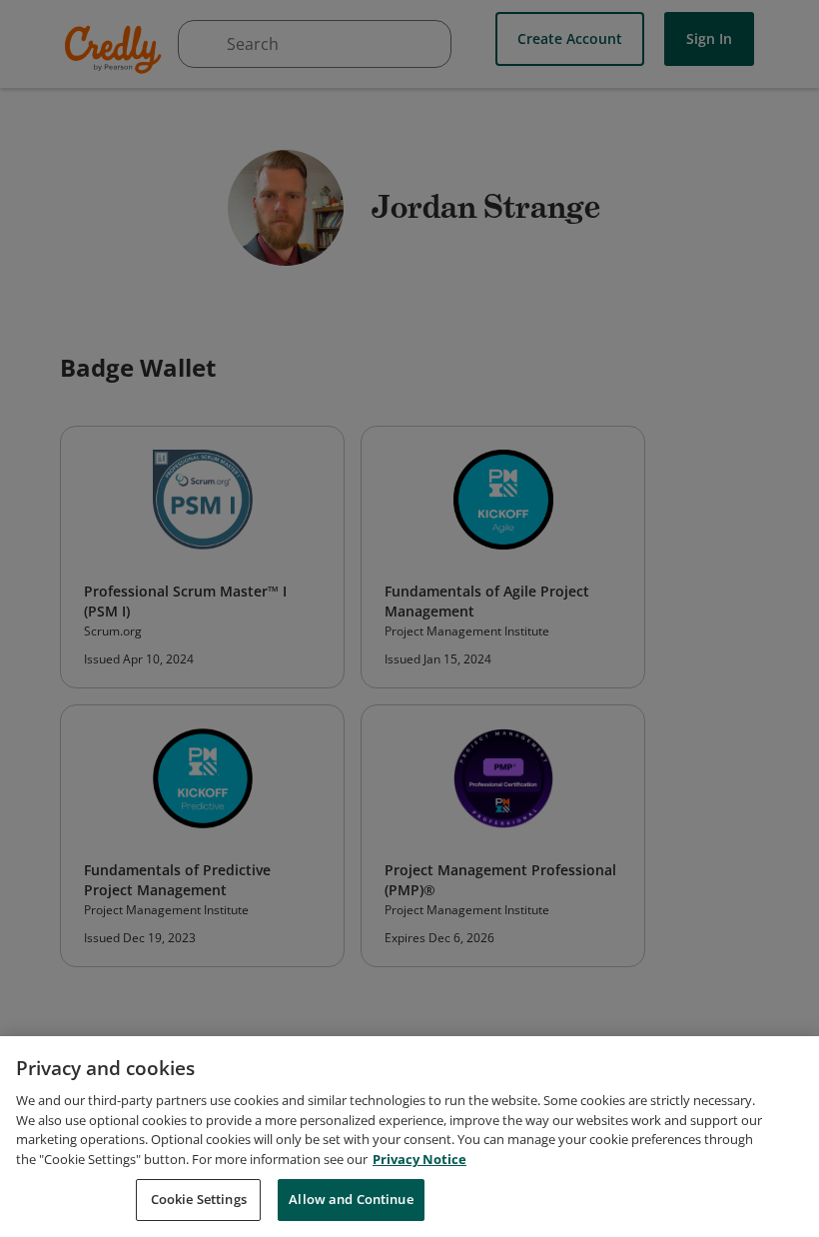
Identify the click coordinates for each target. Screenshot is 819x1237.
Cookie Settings (199, 1199)
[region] (409, 1136)
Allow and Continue (350, 1199)
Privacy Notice (419, 1159)
